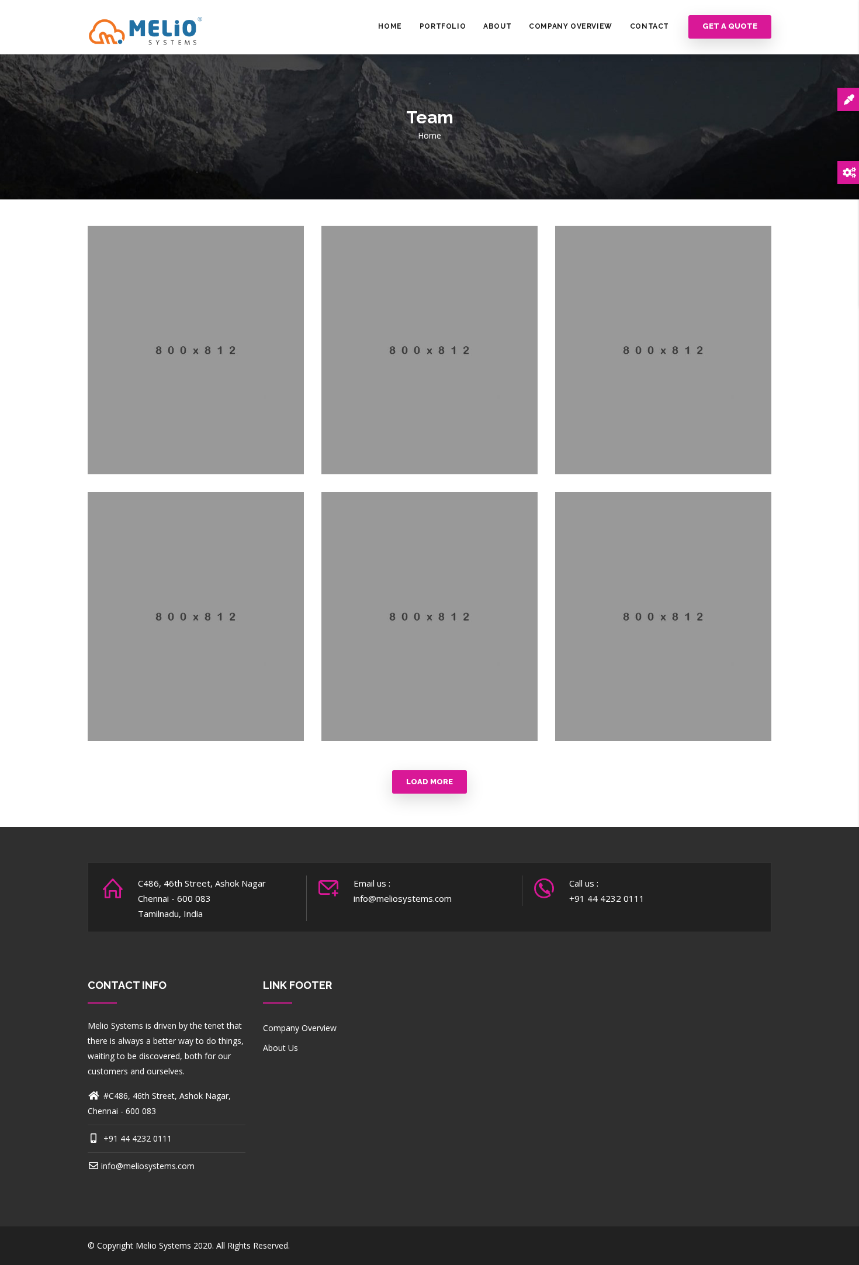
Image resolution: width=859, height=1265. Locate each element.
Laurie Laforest (663, 361)
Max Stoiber (429, 361)
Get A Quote (729, 26)
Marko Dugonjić (195, 361)
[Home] (146, 26)
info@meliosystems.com (148, 1165)
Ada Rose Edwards (196, 628)
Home (389, 26)
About (497, 26)
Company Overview (570, 26)
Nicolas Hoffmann (663, 628)
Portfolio (443, 26)
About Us (280, 1047)
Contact (649, 26)
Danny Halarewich (429, 628)
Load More (429, 781)
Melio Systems (163, 1245)
